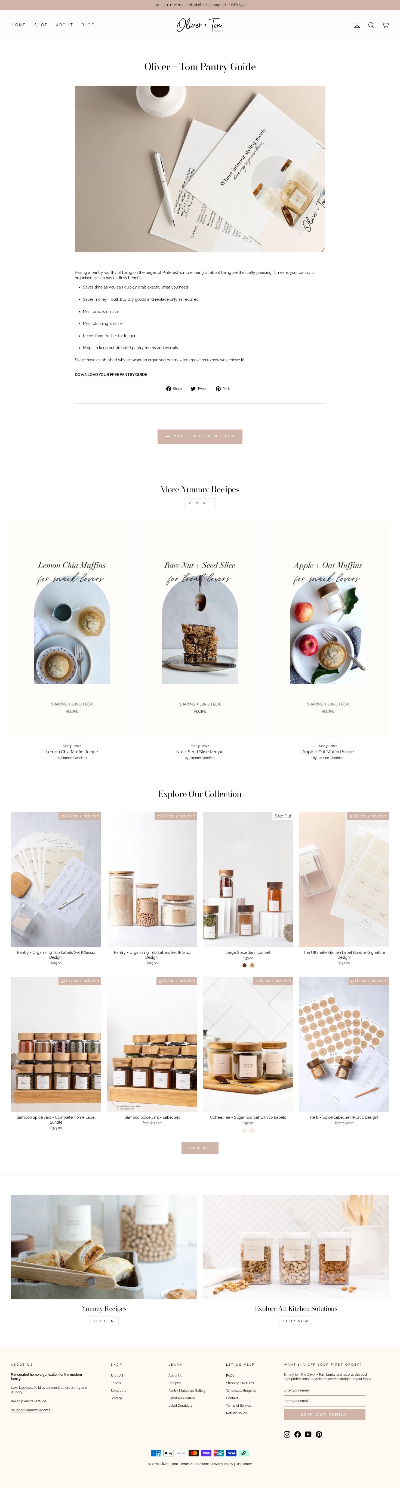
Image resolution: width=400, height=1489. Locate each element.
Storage (116, 1398)
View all (200, 503)
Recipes (174, 1383)
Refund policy (236, 1413)
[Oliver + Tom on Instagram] (287, 1434)
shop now (296, 1321)
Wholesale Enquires (241, 1391)
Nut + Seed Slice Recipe (199, 751)
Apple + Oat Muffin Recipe (328, 751)
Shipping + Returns (240, 1383)
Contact (232, 1398)
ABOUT (64, 25)
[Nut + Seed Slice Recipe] (200, 630)
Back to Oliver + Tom (204, 436)
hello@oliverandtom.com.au (32, 1410)
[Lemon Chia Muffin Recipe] (72, 630)
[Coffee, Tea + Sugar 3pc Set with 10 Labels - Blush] (251, 1130)
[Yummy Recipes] (104, 1247)
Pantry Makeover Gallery (187, 1391)
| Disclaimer (243, 1464)
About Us (175, 1376)
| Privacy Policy (221, 1464)
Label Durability (180, 1406)
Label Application (181, 1398)
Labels (116, 1383)
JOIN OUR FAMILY (324, 1414)
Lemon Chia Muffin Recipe (72, 751)
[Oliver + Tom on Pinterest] (319, 1434)
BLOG (88, 25)
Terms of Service (238, 1406)
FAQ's (230, 1376)
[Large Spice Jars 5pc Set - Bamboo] (251, 965)
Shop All (117, 1376)
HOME (19, 25)
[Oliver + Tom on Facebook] (297, 1434)
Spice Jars (118, 1391)
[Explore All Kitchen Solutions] (296, 1247)
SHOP (41, 25)
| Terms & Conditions (194, 1464)
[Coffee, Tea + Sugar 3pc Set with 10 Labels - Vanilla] (244, 1130)
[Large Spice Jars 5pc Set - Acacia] (244, 965)
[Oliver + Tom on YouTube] (308, 1434)
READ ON (104, 1321)
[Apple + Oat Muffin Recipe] (328, 630)
